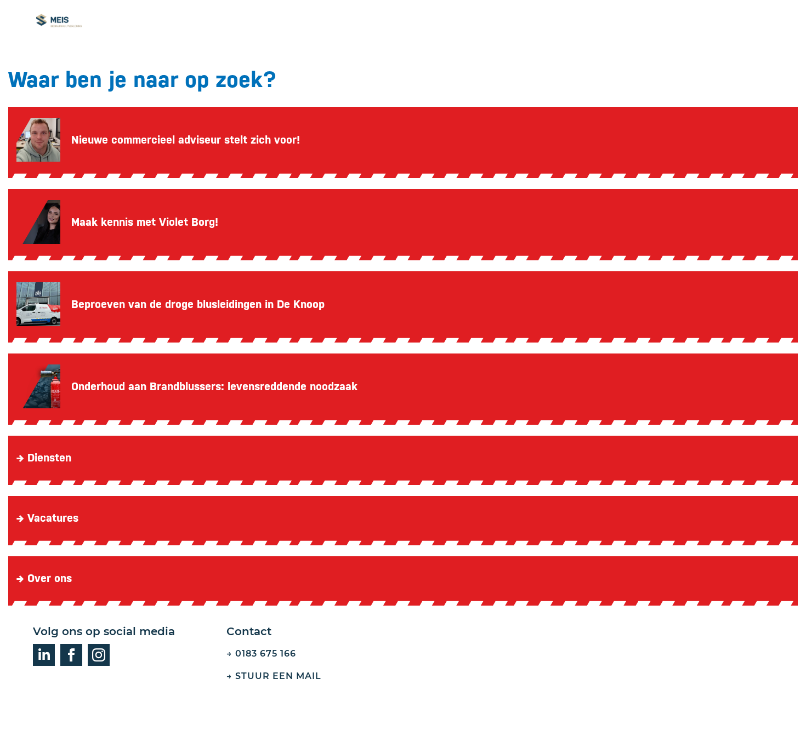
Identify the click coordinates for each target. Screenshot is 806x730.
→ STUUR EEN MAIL (275, 676)
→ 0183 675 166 (261, 653)
